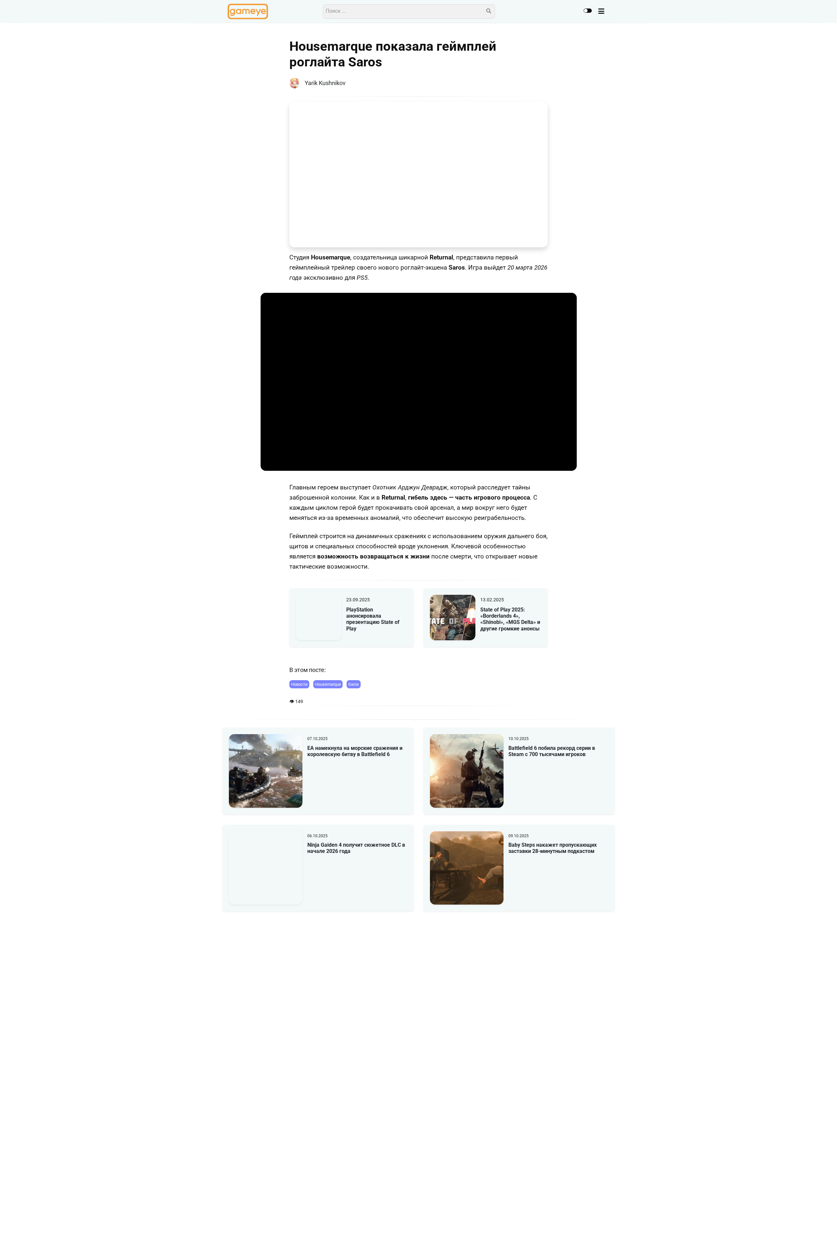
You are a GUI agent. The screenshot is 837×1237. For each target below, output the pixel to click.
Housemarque (328, 684)
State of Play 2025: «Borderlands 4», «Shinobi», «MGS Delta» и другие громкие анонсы (510, 619)
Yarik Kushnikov (325, 83)
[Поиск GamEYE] (489, 11)
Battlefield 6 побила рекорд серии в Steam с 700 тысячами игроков (551, 751)
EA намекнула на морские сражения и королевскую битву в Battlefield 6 (354, 751)
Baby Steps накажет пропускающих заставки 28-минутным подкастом (552, 848)
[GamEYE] (247, 11)
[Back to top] (826, 1222)
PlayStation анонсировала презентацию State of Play (373, 619)
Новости (299, 684)
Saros (353, 684)
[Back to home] (813, 1222)
